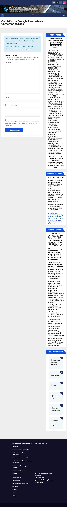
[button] (64, 15)
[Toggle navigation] (33, 15)
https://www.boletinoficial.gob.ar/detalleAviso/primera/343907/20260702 (56, 164)
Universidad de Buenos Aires (21, 449)
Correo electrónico (11, 105)
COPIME (15, 486)
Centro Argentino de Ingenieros (22, 443)
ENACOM (15, 446)
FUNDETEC (16, 480)
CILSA (14, 493)
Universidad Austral (18, 470)
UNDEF (14, 474)
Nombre (7, 97)
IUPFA (14, 496)
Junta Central (16, 477)
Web (6, 112)
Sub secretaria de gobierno (20, 483)
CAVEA (14, 489)
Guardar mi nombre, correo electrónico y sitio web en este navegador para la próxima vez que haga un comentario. (22, 123)
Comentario (9, 62)
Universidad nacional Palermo (21, 458)
